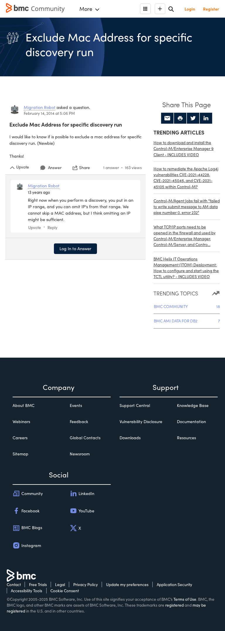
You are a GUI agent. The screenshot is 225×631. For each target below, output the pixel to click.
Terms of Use (184, 599)
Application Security (174, 584)
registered (174, 605)
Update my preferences (127, 584)
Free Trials (38, 584)
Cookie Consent (64, 590)
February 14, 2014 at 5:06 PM (49, 113)
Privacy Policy (85, 584)
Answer (55, 167)
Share (84, 167)
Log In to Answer (75, 248)
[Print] (180, 118)
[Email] (167, 118)
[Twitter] (193, 118)
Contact (14, 584)
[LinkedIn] (206, 118)
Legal (60, 584)
